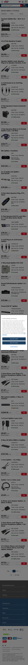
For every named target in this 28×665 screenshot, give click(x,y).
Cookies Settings (14, 346)
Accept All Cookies (14, 338)
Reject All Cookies (14, 342)
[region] (14, 332)
